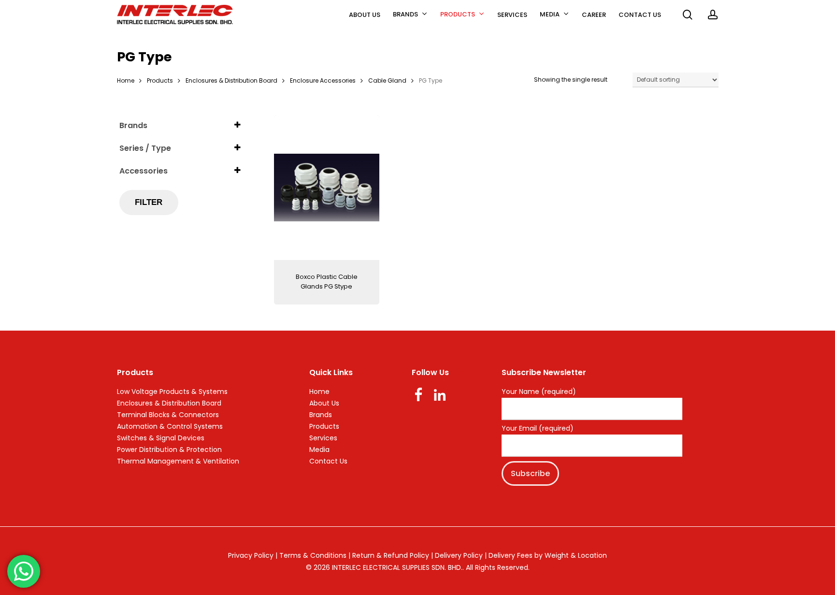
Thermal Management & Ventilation (178, 461)
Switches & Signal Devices (160, 438)
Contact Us (328, 461)
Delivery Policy (459, 555)
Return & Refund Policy (390, 555)
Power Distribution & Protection (169, 449)
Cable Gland (387, 80)
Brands (320, 415)
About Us (324, 403)
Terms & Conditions (312, 555)
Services (323, 438)
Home (125, 80)
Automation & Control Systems (170, 426)
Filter (148, 202)
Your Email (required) (538, 428)
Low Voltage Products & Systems (172, 391)
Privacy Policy (251, 555)
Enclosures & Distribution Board (231, 80)
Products (160, 80)
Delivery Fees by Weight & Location (548, 555)
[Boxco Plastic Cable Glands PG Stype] (327, 187)
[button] (816, 5)
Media (319, 449)
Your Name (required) (539, 392)
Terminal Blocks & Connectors (168, 415)
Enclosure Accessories (323, 80)
